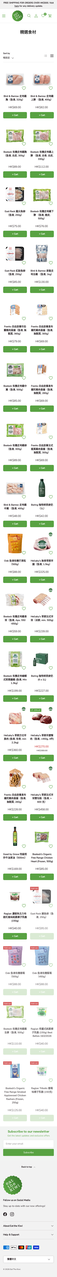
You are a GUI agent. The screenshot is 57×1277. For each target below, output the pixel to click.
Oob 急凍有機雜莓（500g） (15, 974)
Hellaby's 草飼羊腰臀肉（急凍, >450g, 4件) (42, 737)
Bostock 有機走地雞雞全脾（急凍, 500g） (15, 1030)
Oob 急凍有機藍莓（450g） (42, 974)
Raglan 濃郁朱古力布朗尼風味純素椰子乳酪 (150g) (15, 917)
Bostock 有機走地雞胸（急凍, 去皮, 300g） (15, 153)
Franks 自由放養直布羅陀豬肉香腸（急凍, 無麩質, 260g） (42, 389)
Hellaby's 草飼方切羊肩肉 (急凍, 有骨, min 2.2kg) (15, 739)
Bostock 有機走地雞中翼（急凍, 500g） (15, 387)
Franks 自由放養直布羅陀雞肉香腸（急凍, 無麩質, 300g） (42, 330)
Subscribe (28, 1152)
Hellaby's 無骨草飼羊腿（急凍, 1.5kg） (42, 562)
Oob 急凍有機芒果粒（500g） (15, 562)
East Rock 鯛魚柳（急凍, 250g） (42, 915)
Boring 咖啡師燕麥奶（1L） (42, 506)
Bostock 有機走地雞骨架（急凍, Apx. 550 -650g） (15, 620)
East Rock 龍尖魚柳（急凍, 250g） (15, 213)
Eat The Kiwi (15, 1269)
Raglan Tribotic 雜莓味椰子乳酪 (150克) (42, 1090)
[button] (50, 15)
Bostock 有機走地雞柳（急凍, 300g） (15, 447)
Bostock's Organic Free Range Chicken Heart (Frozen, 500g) (42, 858)
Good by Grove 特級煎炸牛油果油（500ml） (15, 856)
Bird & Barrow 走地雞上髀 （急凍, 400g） (42, 98)
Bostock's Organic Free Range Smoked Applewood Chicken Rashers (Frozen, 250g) (15, 1095)
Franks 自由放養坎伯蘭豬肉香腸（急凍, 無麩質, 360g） (15, 330)
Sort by (6, 53)
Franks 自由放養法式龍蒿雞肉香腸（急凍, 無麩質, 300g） (42, 449)
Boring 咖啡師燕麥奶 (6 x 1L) (42, 677)
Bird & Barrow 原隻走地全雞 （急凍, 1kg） (42, 272)
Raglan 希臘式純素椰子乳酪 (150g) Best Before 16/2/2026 (42, 1032)
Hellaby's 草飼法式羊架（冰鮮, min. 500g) (42, 618)
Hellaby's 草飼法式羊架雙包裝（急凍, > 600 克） (42, 798)
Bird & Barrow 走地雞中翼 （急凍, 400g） (15, 506)
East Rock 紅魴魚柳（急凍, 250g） (15, 272)
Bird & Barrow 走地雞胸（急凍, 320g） (15, 98)
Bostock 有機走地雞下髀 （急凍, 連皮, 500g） (42, 215)
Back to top (26, 1166)
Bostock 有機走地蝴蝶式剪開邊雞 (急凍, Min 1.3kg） (15, 679)
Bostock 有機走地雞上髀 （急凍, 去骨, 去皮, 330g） (42, 155)
